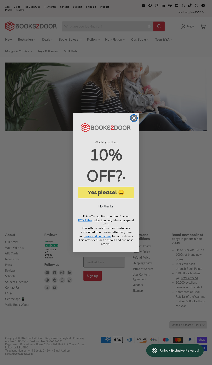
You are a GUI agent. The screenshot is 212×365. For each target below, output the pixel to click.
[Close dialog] (133, 118)
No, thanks (106, 206)
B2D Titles (85, 220)
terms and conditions (97, 236)
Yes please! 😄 (106, 192)
